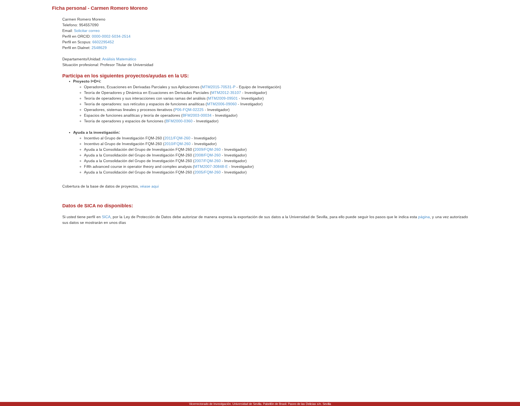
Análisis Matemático (119, 59)
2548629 (99, 47)
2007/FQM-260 (207, 161)
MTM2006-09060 (222, 104)
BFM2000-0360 (179, 121)
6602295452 (103, 42)
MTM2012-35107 (226, 92)
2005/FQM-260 (207, 172)
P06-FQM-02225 (189, 109)
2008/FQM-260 (207, 155)
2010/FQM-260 (177, 144)
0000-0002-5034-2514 (111, 36)
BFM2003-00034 (197, 115)
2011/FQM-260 (177, 138)
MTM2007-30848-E (211, 166)
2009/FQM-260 (207, 149)
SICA (106, 217)
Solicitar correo (87, 30)
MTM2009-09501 (223, 98)
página (424, 217)
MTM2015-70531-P (218, 87)
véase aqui (149, 186)
